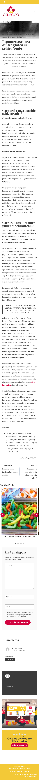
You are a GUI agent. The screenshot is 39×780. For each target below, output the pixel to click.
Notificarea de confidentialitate (19, 768)
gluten (6, 226)
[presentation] (19, 511)
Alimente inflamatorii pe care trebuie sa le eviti (18, 536)
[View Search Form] (4, 2)
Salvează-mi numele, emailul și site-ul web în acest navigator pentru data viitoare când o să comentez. (20, 615)
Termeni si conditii (19, 766)
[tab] (15, 543)
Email (9, 607)
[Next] (36, 515)
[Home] (3, 34)
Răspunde (10, 659)
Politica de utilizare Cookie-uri (19, 771)
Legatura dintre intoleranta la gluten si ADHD (10, 470)
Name (9, 597)
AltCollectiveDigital (30, 777)
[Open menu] (34, 11)
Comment (10, 565)
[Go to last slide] (2, 515)
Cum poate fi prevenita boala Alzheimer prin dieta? (31, 471)
